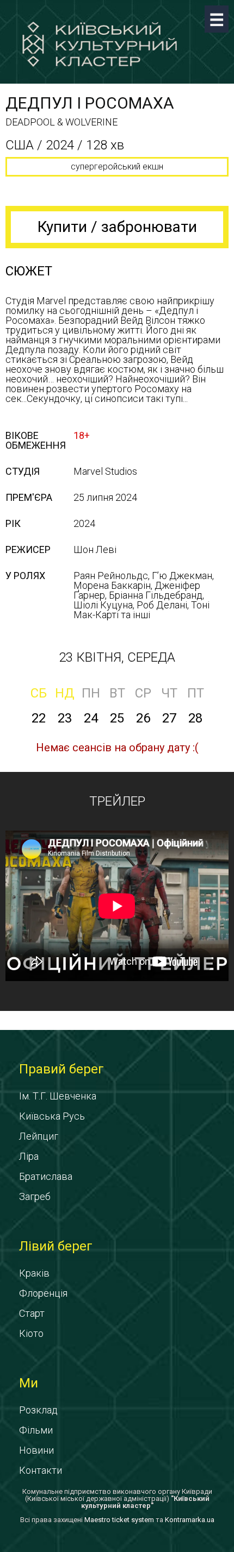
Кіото (31, 1333)
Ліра (29, 1156)
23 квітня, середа (117, 657)
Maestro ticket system (119, 1520)
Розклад (38, 1410)
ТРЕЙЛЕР (117, 801)
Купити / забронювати (117, 227)
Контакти (40, 1470)
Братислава (45, 1176)
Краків (34, 1273)
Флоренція (43, 1293)
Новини (36, 1450)
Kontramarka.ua (189, 1520)
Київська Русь (52, 1116)
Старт (32, 1313)
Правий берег (61, 1069)
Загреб (35, 1196)
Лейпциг (38, 1136)
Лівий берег (56, 1246)
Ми (28, 1383)
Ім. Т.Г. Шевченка (57, 1096)
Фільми (36, 1430)
